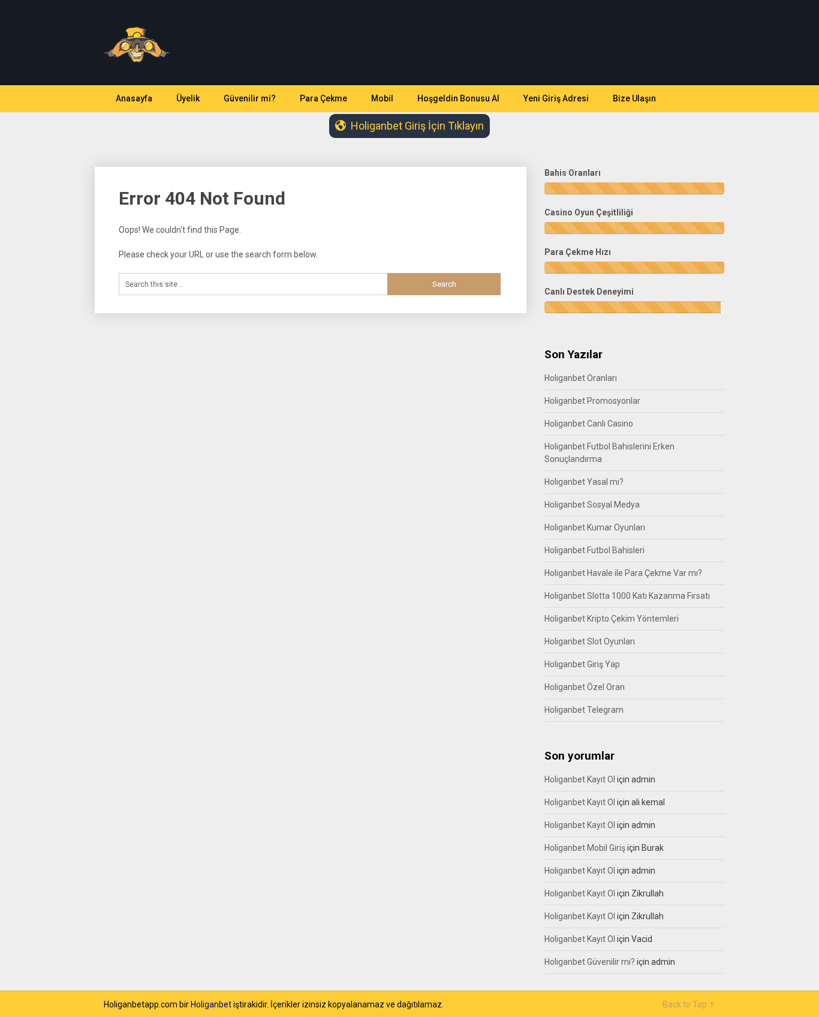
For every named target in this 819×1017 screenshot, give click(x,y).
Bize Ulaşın (634, 98)
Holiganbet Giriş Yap (582, 664)
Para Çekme (323, 98)
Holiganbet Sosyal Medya (592, 504)
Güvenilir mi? (250, 98)
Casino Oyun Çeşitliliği (588, 212)
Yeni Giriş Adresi (556, 98)
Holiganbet (211, 1004)
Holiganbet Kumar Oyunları (594, 527)
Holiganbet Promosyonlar (592, 401)
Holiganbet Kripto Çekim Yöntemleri (611, 618)
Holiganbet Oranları (580, 378)
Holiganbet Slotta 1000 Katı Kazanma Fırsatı (627, 596)
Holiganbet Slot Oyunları (589, 641)
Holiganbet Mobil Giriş (584, 848)
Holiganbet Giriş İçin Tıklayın (417, 125)
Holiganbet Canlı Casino (588, 423)
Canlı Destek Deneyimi (589, 291)
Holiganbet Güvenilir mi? (589, 962)
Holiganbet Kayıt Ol (579, 779)
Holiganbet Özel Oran (584, 687)
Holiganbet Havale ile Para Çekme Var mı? (623, 573)
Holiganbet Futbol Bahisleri (594, 550)
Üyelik (188, 98)
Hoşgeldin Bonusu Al (458, 98)
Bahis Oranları (572, 173)
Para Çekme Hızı (577, 252)
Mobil (382, 98)
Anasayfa (134, 98)
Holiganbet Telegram (584, 710)
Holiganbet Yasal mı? (584, 482)
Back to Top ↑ (689, 1004)
